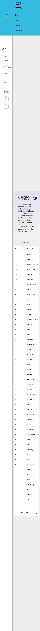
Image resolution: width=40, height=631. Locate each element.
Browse (18, 9)
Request (17, 25)
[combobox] (6, 73)
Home (18, 3)
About (17, 20)
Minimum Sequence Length (6, 97)
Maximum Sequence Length (6, 104)
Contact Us (18, 30)
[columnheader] (20, 249)
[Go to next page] (36, 514)
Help (16, 15)
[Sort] (22, 249)
